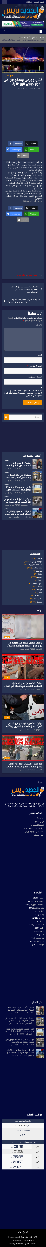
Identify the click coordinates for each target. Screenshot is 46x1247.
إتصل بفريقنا (39, 835)
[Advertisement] (23, 114)
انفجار (35, 275)
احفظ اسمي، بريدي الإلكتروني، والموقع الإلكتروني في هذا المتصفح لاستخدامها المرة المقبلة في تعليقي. (23, 393)
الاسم (39, 355)
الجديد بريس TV (35, 561)
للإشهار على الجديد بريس (33, 828)
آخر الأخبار (37, 1002)
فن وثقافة (38, 599)
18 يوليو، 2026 (36, 770)
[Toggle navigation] (41, 31)
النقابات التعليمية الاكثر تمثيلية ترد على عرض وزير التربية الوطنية (24, 301)
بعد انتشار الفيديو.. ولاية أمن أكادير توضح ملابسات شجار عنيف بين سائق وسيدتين (24, 767)
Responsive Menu (4, 2)
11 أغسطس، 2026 (23, 492)
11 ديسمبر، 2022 (35, 88)
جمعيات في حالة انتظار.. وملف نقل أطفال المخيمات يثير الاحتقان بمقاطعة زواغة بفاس (19, 1020)
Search (6, 417)
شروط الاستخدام (37, 825)
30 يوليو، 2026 (25, 517)
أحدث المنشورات (32, 455)
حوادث (39, 577)
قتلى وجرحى (21, 275)
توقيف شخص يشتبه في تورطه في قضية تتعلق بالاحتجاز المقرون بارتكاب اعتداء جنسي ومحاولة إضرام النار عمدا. (23, 726)
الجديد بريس (22, 88)
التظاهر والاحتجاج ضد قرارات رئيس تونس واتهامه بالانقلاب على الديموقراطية (24, 289)
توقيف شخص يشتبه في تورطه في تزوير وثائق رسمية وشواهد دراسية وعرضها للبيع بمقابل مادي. (25, 646)
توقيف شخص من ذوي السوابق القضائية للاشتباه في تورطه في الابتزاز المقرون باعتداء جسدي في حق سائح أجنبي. (23, 687)
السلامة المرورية (35, 564)
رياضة (40, 586)
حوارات (39, 580)
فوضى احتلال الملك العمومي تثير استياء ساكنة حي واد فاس (17, 501)
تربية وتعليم (37, 568)
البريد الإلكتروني (34, 366)
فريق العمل (39, 821)
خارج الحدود (9, 76)
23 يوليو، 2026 (36, 649)
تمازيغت (39, 571)
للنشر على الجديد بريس (34, 831)
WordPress (32, 1243)
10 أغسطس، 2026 (23, 505)
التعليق (38, 325)
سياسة (39, 589)
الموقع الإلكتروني (35, 377)
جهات (40, 574)
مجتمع (7, 460)
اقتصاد (39, 558)
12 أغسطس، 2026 (23, 468)
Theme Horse (28, 1240)
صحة (40, 592)
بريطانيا (29, 275)
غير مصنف (38, 595)
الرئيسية (40, 818)
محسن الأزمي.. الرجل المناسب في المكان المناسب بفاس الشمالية (17, 465)
